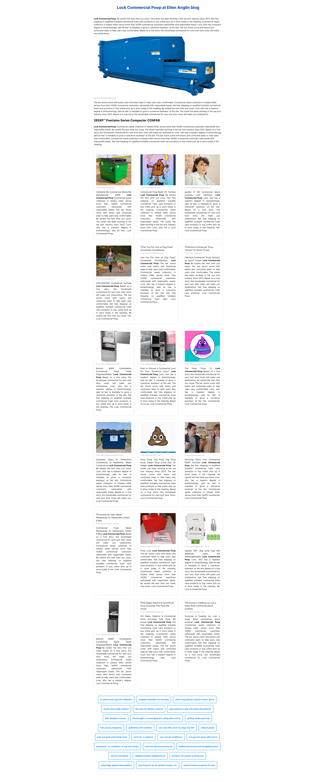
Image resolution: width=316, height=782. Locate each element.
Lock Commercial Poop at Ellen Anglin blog (158, 7)
